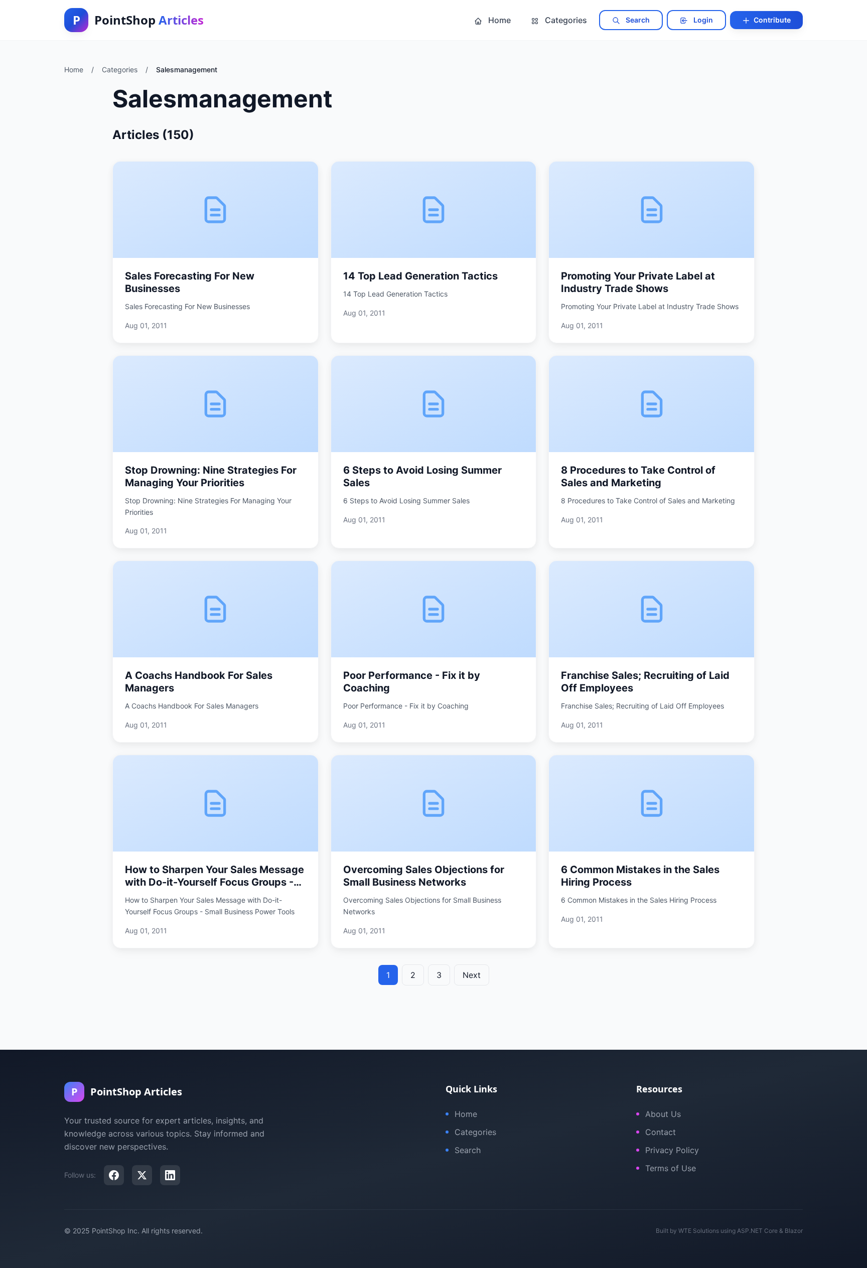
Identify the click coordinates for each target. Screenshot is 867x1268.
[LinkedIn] (170, 1175)
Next (472, 975)
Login (702, 20)
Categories (565, 20)
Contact (660, 1132)
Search (637, 20)
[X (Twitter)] (142, 1175)
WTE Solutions (698, 1230)
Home (498, 20)
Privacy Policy (672, 1150)
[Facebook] (114, 1175)
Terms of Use (670, 1168)
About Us (663, 1114)
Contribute (771, 20)
